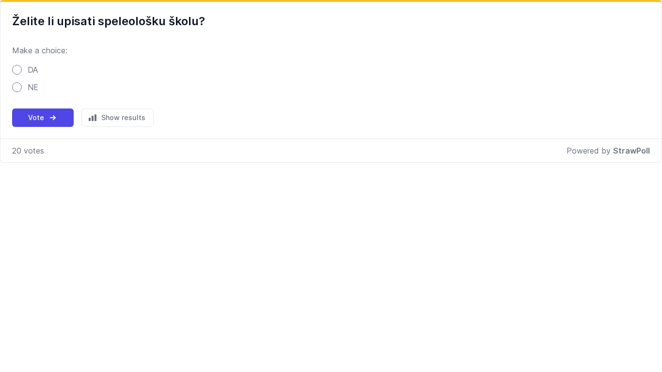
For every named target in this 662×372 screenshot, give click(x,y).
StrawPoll (631, 150)
